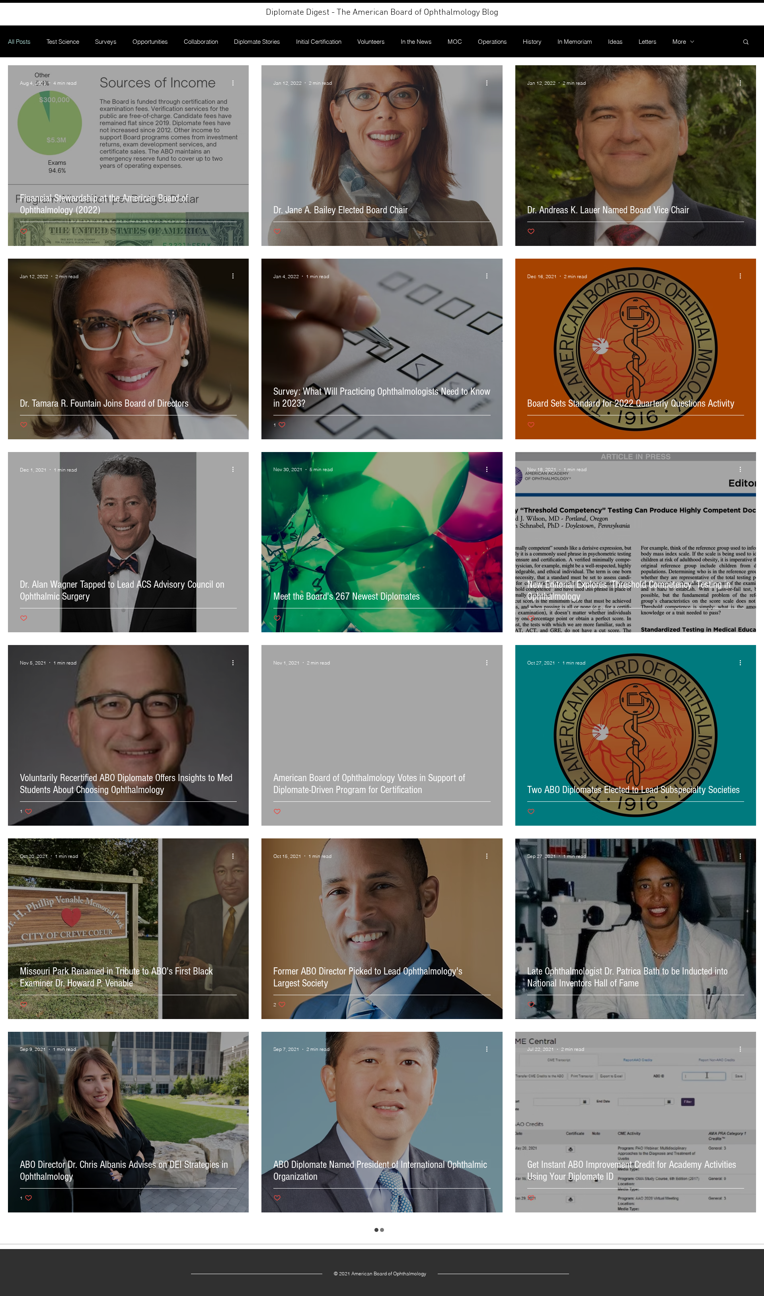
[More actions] (235, 83)
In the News (416, 41)
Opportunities (150, 41)
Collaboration (201, 41)
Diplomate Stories (257, 41)
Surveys (106, 41)
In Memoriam (574, 41)
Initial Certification (318, 41)
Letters (648, 41)
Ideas (615, 41)
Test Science (63, 41)
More (679, 41)
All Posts (19, 41)
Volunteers (371, 41)
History (532, 41)
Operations (492, 41)
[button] (746, 42)
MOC (455, 41)
